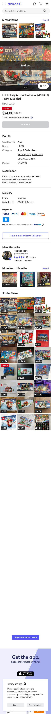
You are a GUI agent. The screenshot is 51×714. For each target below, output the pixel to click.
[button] (34, 4)
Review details (35, 703)
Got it (15, 703)
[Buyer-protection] (32, 117)
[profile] (47, 4)
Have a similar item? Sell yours (26, 235)
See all (45, 268)
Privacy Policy (26, 694)
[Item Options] (46, 45)
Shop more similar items (25, 637)
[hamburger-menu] (4, 4)
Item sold (25, 124)
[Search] (44, 11)
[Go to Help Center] (14, 141)
